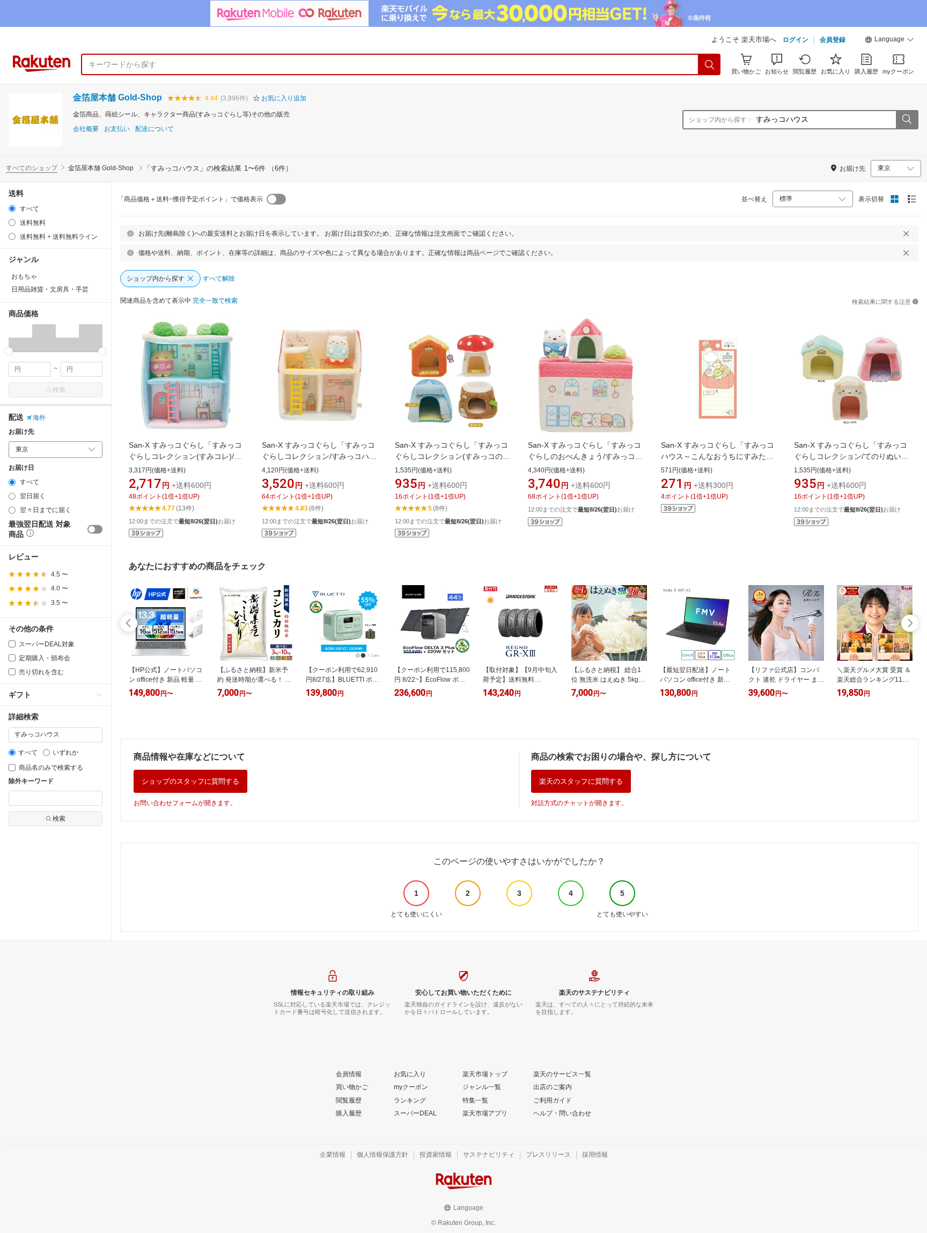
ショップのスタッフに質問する (190, 781)
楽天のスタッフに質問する (581, 781)
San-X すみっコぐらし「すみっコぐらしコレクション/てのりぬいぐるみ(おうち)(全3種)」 (851, 456)
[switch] (94, 529)
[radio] (12, 208)
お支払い (117, 129)
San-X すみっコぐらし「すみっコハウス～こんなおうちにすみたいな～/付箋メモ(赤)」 (717, 456)
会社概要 (86, 129)
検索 (59, 389)
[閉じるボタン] (906, 233)
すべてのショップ (31, 168)
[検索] (709, 64)
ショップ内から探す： (721, 119)
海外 (39, 417)
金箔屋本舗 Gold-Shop (117, 97)
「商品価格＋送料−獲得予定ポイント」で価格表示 (190, 199)
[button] (889, 41)
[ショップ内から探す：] (906, 119)
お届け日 (21, 467)
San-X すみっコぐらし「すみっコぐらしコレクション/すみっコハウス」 (319, 456)
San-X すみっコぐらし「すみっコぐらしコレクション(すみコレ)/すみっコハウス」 (185, 456)
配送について (154, 129)
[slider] (9, 351)
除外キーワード (31, 781)
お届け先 (21, 431)
